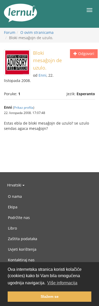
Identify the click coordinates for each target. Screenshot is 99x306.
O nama (15, 196)
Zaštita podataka (22, 238)
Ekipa (12, 206)
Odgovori (85, 53)
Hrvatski (14, 185)
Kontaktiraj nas (21, 259)
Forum (9, 32)
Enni (42, 75)
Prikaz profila (23, 107)
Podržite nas (19, 217)
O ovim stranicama (37, 32)
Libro (12, 228)
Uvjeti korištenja (22, 249)
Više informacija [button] (62, 283)
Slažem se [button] (50, 296)
